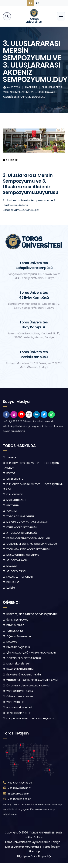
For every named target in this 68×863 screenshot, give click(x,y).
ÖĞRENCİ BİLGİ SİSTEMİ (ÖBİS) (23, 658)
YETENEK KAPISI (14, 630)
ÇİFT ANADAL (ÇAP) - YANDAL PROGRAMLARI (31, 652)
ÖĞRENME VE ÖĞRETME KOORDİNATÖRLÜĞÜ (31, 543)
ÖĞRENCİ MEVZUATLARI (19, 696)
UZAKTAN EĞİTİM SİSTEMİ (20, 669)
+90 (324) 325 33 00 (20, 782)
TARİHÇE (11, 457)
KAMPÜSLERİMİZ (15, 625)
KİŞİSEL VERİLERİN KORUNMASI (22, 554)
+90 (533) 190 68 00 (19, 799)
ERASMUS (11, 641)
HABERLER (31, 87)
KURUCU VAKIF (14, 494)
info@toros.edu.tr (18, 793)
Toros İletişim (51, 847)
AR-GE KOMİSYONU (17, 560)
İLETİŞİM (10, 587)
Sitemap (34, 851)
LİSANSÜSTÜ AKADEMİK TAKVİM (23, 674)
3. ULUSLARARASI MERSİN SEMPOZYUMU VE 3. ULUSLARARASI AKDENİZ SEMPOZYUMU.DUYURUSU (33, 92)
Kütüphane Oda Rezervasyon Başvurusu (30, 718)
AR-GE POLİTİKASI (16, 571)
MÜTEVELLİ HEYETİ (16, 500)
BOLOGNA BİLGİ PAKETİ (19, 707)
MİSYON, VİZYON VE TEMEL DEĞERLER (27, 521)
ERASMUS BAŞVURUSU (18, 647)
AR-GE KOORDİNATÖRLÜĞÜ (22, 532)
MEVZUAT (11, 565)
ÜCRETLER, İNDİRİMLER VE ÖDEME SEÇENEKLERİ (31, 614)
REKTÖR (10, 473)
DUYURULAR (12, 582)
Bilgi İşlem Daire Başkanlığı (34, 856)
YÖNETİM (11, 511)
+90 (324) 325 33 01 (19, 788)
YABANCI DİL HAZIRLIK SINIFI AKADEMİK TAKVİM (32, 680)
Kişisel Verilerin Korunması (22, 847)
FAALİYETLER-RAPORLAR (19, 576)
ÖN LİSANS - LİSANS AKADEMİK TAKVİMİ (28, 685)
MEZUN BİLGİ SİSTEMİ (17, 663)
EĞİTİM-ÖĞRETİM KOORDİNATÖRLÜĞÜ (28, 538)
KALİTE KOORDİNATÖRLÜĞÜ (21, 527)
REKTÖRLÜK (12, 505)
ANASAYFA (13, 87)
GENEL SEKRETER (15, 478)
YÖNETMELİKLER (15, 702)
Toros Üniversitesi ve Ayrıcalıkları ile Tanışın (32, 842)
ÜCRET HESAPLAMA (17, 619)
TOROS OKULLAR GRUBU (20, 516)
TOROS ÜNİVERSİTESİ (42, 832)
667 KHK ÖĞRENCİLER (18, 713)
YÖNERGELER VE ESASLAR (20, 691)
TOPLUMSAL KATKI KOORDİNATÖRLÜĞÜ (28, 549)
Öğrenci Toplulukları (18, 636)
